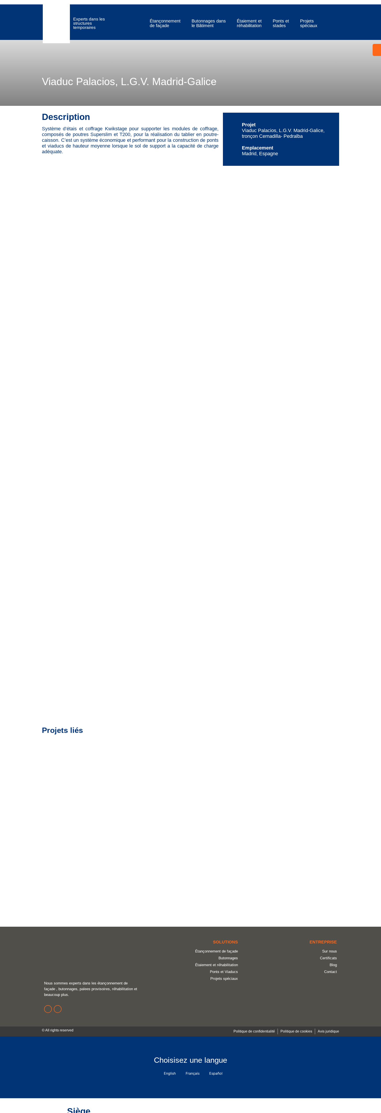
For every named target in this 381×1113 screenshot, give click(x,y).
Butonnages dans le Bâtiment (209, 23)
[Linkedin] (48, 1009)
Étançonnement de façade (165, 23)
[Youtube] (58, 1009)
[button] (325, 23)
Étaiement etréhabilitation (249, 23)
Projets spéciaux (308, 23)
